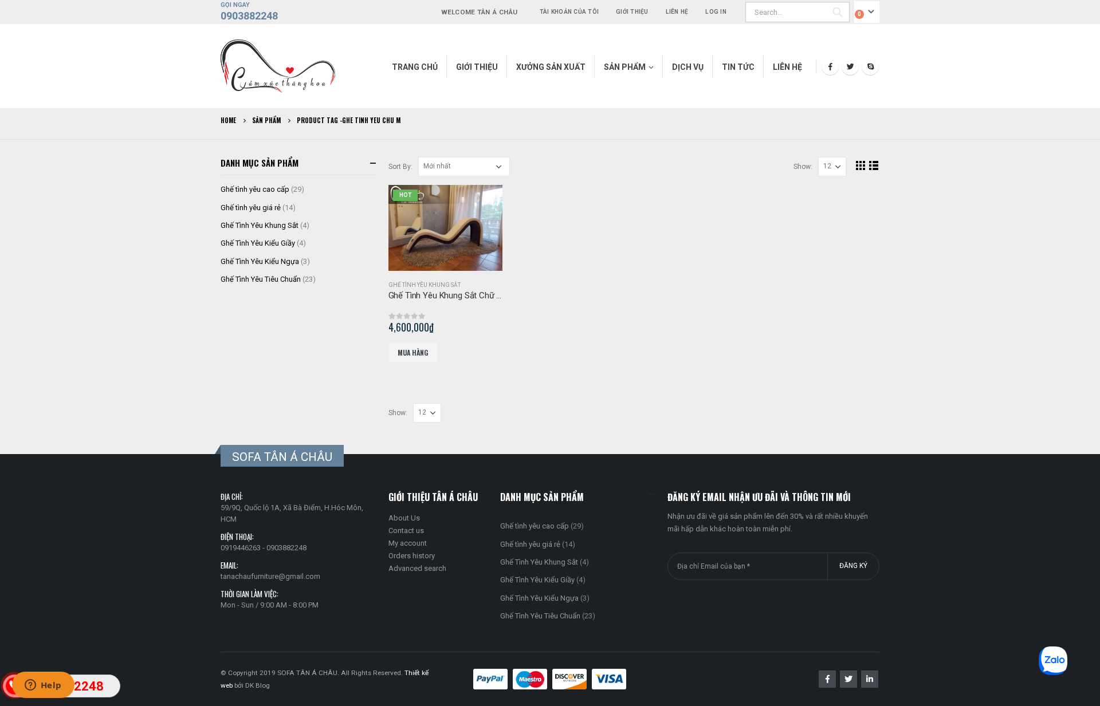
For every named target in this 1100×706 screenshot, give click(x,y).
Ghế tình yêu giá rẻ (251, 207)
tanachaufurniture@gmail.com (270, 576)
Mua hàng (413, 352)
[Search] (837, 12)
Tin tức (738, 67)
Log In (715, 12)
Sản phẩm (625, 67)
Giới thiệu (632, 12)
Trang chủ (415, 67)
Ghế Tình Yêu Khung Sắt (424, 285)
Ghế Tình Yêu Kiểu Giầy (258, 243)
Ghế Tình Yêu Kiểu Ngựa (260, 261)
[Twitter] (850, 66)
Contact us (406, 530)
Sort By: (400, 167)
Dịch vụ (688, 67)
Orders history (411, 555)
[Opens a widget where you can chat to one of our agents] (42, 686)
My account (407, 543)
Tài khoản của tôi (569, 12)
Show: (802, 167)
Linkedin (869, 679)
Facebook (827, 679)
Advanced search (417, 568)
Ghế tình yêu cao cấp (255, 189)
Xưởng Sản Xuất (551, 67)
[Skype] (870, 66)
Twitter (848, 679)
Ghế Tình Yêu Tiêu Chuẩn (261, 279)
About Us (404, 518)
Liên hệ (677, 12)
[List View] (874, 165)
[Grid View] (860, 165)
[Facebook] (830, 66)
